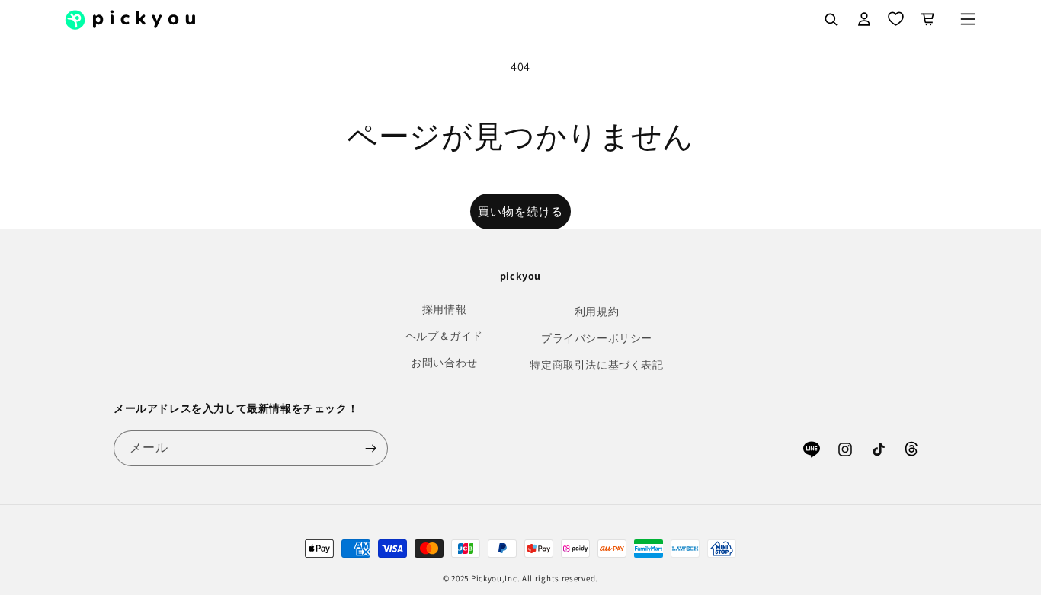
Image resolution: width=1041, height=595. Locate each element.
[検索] (830, 19)
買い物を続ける (520, 211)
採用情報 (444, 309)
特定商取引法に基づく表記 (596, 365)
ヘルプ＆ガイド (444, 336)
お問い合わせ (444, 362)
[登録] (370, 448)
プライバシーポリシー (596, 338)
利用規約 (597, 311)
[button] (968, 19)
